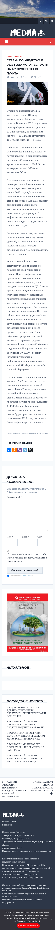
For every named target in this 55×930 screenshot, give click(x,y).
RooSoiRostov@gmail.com (31, 877)
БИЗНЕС (10, 56)
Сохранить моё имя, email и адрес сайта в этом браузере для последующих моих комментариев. (27, 557)
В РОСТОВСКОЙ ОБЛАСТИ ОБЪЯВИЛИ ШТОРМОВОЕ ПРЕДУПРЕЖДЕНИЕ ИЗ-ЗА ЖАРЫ (25, 724)
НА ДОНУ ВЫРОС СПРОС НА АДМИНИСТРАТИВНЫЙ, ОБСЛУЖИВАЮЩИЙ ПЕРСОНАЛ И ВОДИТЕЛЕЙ (26, 711)
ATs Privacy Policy (26, 575)
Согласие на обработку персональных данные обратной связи (24, 895)
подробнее (18, 915)
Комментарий (14, 497)
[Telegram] (25, 450)
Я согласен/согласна (28, 925)
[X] (30, 450)
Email (25, 536)
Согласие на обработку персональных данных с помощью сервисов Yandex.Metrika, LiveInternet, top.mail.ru (25, 888)
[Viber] (19, 450)
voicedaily (14, 77)
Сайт (39, 536)
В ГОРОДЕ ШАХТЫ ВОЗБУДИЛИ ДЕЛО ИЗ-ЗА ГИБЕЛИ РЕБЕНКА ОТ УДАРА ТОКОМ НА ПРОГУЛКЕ (26, 736)
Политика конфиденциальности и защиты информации (22, 901)
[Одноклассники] (14, 450)
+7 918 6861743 (9, 877)
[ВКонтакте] (9, 450)
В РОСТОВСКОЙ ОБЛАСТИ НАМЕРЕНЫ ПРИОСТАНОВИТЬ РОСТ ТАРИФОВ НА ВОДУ (24, 758)
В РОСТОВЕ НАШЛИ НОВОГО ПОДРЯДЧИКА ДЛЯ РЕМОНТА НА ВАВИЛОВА (25, 747)
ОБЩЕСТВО (18, 56)
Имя (10, 536)
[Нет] (51, 919)
